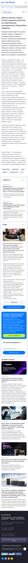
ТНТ (22, 172)
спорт (22, 169)
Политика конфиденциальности (8, 533)
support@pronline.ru (9, 529)
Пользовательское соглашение (8, 535)
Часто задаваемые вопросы (10, 348)
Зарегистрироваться (14, 335)
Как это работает (18, 517)
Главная (3, 7)
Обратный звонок (14, 352)
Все (23, 180)
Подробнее (14, 302)
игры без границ (14, 172)
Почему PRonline (6, 517)
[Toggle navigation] (25, 3)
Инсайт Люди (6, 169)
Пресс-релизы (10, 7)
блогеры (5, 172)
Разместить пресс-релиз (14, 307)
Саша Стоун (15, 169)
